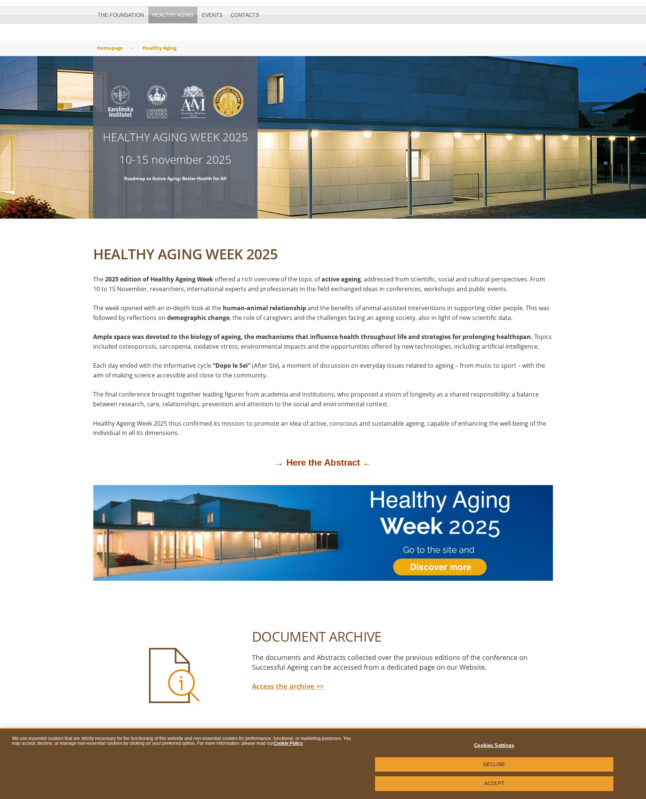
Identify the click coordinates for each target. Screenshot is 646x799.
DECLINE (494, 764)
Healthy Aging (173, 15)
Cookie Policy (288, 743)
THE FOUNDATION (121, 15)
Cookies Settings (494, 745)
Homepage (110, 47)
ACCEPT (494, 783)
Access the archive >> (288, 686)
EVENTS (212, 15)
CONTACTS (245, 15)
